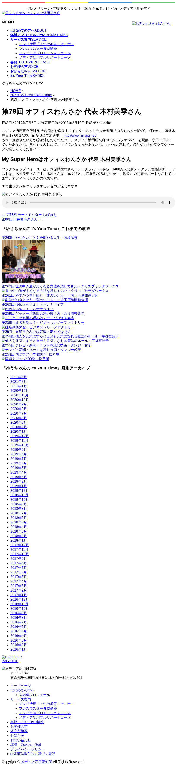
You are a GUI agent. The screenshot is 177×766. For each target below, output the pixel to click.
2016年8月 (18, 617)
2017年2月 (18, 590)
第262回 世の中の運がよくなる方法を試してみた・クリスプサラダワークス (60, 286)
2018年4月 (18, 527)
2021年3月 (18, 377)
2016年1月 (18, 649)
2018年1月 (18, 540)
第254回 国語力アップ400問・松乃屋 (30, 354)
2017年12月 (19, 545)
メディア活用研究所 (36, 762)
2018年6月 (18, 518)
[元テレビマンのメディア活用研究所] (31, 13)
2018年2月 (18, 536)
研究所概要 (19, 731)
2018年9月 (18, 504)
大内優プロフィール (34, 695)
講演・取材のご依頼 (25, 745)
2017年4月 (18, 581)
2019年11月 (19, 440)
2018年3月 (18, 531)
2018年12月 (19, 490)
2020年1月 (18, 431)
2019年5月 (18, 468)
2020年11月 (19, 395)
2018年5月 (18, 522)
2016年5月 (18, 631)
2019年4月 (18, 472)
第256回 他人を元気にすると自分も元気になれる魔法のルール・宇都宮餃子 (60, 336)
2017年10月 (19, 554)
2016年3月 (18, 640)
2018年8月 (18, 509)
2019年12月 (19, 436)
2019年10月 (19, 445)
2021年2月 (18, 381)
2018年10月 (19, 499)
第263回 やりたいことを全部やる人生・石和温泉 (39, 237)
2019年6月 (18, 463)
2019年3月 (18, 477)
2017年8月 (18, 563)
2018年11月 (19, 495)
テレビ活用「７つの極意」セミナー (46, 44)
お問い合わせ (20, 740)
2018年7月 (18, 513)
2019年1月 (18, 486)
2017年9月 (18, 558)
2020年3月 (18, 422)
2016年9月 (18, 613)
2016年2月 (18, 645)
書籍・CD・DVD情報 (27, 722)
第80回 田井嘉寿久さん (22, 219)
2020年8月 (18, 409)
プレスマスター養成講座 (38, 48)
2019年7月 (18, 459)
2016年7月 (18, 622)
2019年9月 (18, 450)
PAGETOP (10, 661)
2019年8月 (18, 454)
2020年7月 (18, 413)
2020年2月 (18, 427)
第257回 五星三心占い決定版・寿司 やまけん (36, 332)
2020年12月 (19, 391)
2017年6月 (18, 572)
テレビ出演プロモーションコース (45, 53)
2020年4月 (18, 418)
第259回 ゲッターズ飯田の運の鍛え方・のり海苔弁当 (43, 313)
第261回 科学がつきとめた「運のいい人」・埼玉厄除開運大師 (50, 295)
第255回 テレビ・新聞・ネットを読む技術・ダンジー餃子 (46, 345)
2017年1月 (18, 595)
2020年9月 (18, 404)
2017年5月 (18, 577)
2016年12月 (19, 599)
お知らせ (17, 735)
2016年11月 (19, 604)
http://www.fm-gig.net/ (80, 135)
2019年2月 (18, 481)
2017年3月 (18, 586)
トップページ (20, 686)
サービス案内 (20, 699)
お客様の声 (19, 726)
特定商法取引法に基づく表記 (32, 754)
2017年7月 (18, 568)
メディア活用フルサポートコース (45, 57)
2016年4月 (18, 636)
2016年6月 (18, 627)
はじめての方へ (22, 690)
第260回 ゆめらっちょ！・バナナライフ (33, 304)
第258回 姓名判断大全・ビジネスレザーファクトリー (43, 322)
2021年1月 (18, 386)
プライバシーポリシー (27, 749)
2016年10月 (19, 608)
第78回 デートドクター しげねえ (29, 215)
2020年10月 (19, 400)
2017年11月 (19, 549)
